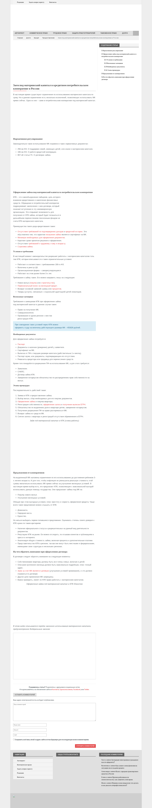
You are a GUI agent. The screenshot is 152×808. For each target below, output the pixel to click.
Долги (125, 33)
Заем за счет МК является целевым (33, 571)
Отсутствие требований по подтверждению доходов (40, 232)
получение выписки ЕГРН (74, 404)
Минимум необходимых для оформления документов (41, 238)
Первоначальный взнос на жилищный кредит (37, 286)
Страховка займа (25, 247)
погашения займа (53, 235)
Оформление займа (26, 401)
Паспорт (21, 344)
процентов (56, 289)
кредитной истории (74, 232)
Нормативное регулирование (112, 50)
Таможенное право (108, 33)
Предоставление (48, 38)
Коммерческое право (39, 33)
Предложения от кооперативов (113, 73)
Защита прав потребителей (83, 33)
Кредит (36, 38)
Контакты (52, 2)
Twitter (86, 689)
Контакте (55, 689)
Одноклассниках (66, 689)
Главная (20, 38)
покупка (33, 283)
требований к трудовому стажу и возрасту (46, 244)
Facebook (76, 689)
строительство (47, 283)
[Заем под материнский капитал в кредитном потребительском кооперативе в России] (54, 62)
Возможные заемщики (113, 63)
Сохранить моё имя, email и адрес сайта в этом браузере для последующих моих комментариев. (52, 740)
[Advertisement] (54, 119)
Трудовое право (60, 33)
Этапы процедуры (112, 70)
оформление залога (52, 404)
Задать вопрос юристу (36, 2)
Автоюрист (19, 33)
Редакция (20, 2)
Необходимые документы (114, 67)
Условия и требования (113, 60)
